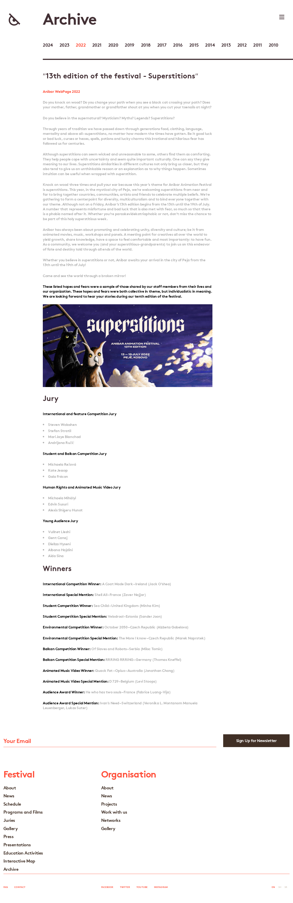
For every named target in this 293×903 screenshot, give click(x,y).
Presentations (17, 844)
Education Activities (23, 853)
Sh (279, 887)
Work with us (114, 812)
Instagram (161, 887)
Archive (10, 869)
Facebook (107, 887)
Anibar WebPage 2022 (61, 91)
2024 (48, 44)
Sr (286, 887)
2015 (194, 44)
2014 (210, 44)
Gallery (10, 828)
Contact (19, 887)
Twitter (125, 887)
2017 (162, 44)
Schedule (12, 804)
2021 (97, 44)
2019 (129, 44)
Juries (9, 820)
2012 (242, 44)
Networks (111, 820)
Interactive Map (19, 861)
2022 (81, 44)
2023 (64, 44)
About (9, 787)
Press (8, 836)
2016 (178, 44)
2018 (146, 44)
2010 (273, 44)
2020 (113, 44)
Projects (109, 804)
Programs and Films (23, 812)
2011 (257, 44)
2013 (226, 44)
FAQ (5, 887)
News (8, 795)
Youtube (142, 887)
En (273, 887)
